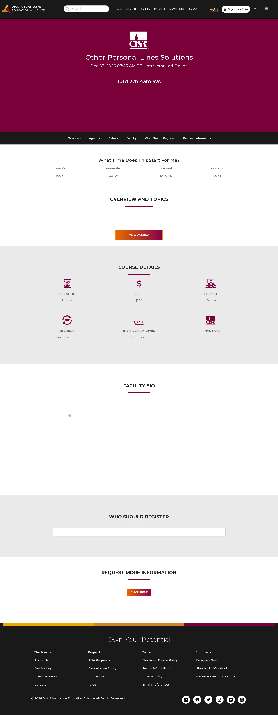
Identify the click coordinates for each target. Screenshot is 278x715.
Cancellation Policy (102, 668)
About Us (41, 660)
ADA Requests (99, 660)
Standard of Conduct (211, 668)
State (74, 337)
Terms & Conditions (156, 668)
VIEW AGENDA (139, 234)
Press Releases (46, 676)
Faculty (131, 138)
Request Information (197, 138)
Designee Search (208, 660)
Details (113, 138)
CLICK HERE (139, 592)
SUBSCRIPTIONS (152, 8)
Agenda (94, 138)
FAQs (92, 684)
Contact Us (97, 676)
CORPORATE (126, 8)
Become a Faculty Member (216, 676)
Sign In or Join (238, 9)
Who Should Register (160, 138)
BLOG (192, 8)
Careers (40, 684)
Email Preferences (156, 684)
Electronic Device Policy (160, 660)
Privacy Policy (152, 676)
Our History (43, 668)
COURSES (176, 8)
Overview (74, 138)
